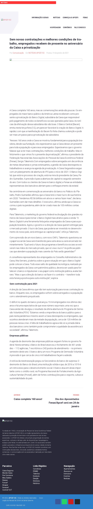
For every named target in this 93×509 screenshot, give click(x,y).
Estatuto (36, 476)
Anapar (5, 485)
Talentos (36, 474)
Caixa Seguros (7, 471)
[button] (67, 6)
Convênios (37, 469)
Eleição (36, 478)
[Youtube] (71, 501)
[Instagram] (77, 501)
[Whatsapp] (64, 501)
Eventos (67, 476)
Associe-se (68, 471)
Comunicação (18, 53)
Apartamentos (69, 469)
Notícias (67, 478)
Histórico (36, 483)
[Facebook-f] (58, 501)
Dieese (5, 480)
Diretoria (36, 481)
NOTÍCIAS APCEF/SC (37, 53)
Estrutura (67, 474)
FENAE (35, 471)
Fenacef (5, 487)
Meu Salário (7, 478)
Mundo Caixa (7, 473)
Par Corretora (7, 475)
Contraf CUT (7, 490)
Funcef (5, 483)
